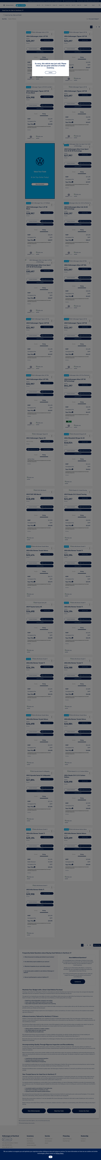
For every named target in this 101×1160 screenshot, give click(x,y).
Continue (50, 72)
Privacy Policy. (60, 1153)
